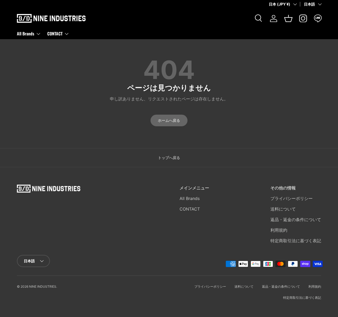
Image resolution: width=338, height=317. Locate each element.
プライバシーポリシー (291, 198)
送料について (283, 209)
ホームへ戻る (169, 120)
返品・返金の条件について (295, 219)
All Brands (25, 33)
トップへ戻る (169, 157)
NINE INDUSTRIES (42, 286)
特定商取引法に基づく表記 (295, 240)
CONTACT (55, 33)
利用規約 (278, 230)
